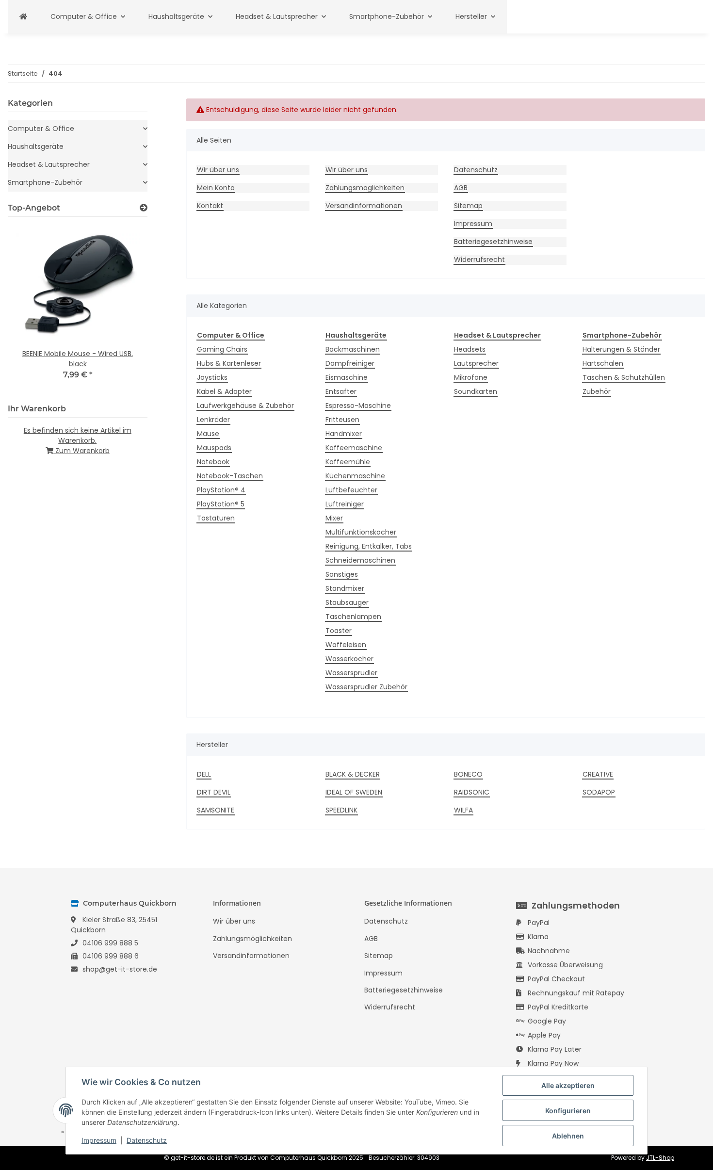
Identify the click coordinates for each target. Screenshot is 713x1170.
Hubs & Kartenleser (229, 363)
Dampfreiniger (349, 363)
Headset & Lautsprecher (49, 164)
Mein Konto (216, 188)
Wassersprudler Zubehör (366, 687)
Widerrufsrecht (479, 259)
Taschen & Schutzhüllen (624, 377)
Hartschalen (603, 363)
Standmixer (344, 588)
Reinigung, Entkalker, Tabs (368, 546)
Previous (32, 308)
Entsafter (340, 391)
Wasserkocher (349, 659)
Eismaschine (346, 377)
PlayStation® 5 (220, 504)
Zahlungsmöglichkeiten (365, 188)
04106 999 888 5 (110, 943)
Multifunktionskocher (360, 532)
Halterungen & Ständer (621, 349)
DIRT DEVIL (213, 792)
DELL (204, 774)
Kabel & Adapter (224, 391)
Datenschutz (476, 170)
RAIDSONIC (471, 792)
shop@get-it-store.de (119, 969)
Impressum (473, 223)
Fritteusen (342, 419)
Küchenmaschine (355, 476)
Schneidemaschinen (360, 560)
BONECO (468, 774)
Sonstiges (341, 574)
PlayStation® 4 (221, 490)
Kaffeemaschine (353, 448)
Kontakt (210, 206)
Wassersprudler (351, 673)
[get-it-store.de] (23, 16)
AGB (461, 188)
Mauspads (214, 448)
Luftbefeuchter (351, 490)
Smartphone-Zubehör (45, 182)
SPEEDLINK (341, 810)
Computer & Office (41, 128)
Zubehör (597, 391)
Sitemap (468, 206)
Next (123, 308)
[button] (77, 129)
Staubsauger (347, 602)
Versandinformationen (363, 206)
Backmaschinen (352, 349)
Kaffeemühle (347, 462)
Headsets (470, 349)
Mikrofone (470, 377)
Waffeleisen (345, 645)
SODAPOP (599, 792)
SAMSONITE (215, 810)
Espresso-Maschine (358, 405)
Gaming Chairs (222, 349)
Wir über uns (218, 170)
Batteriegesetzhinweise (493, 241)
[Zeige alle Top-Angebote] (143, 207)
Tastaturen (216, 518)
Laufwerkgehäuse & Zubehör (245, 405)
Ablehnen (568, 1136)
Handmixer (343, 434)
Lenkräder (213, 419)
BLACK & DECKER (352, 774)
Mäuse (208, 434)
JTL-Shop (660, 1158)
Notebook (213, 462)
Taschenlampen (353, 616)
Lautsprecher (476, 363)
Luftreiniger (344, 504)
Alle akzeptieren (568, 1085)
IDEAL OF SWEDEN (353, 792)
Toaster (338, 630)
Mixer (334, 518)
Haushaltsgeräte (36, 146)
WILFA (463, 810)
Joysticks (212, 377)
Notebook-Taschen (230, 476)
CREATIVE (598, 774)
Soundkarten (475, 391)
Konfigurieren (568, 1110)
